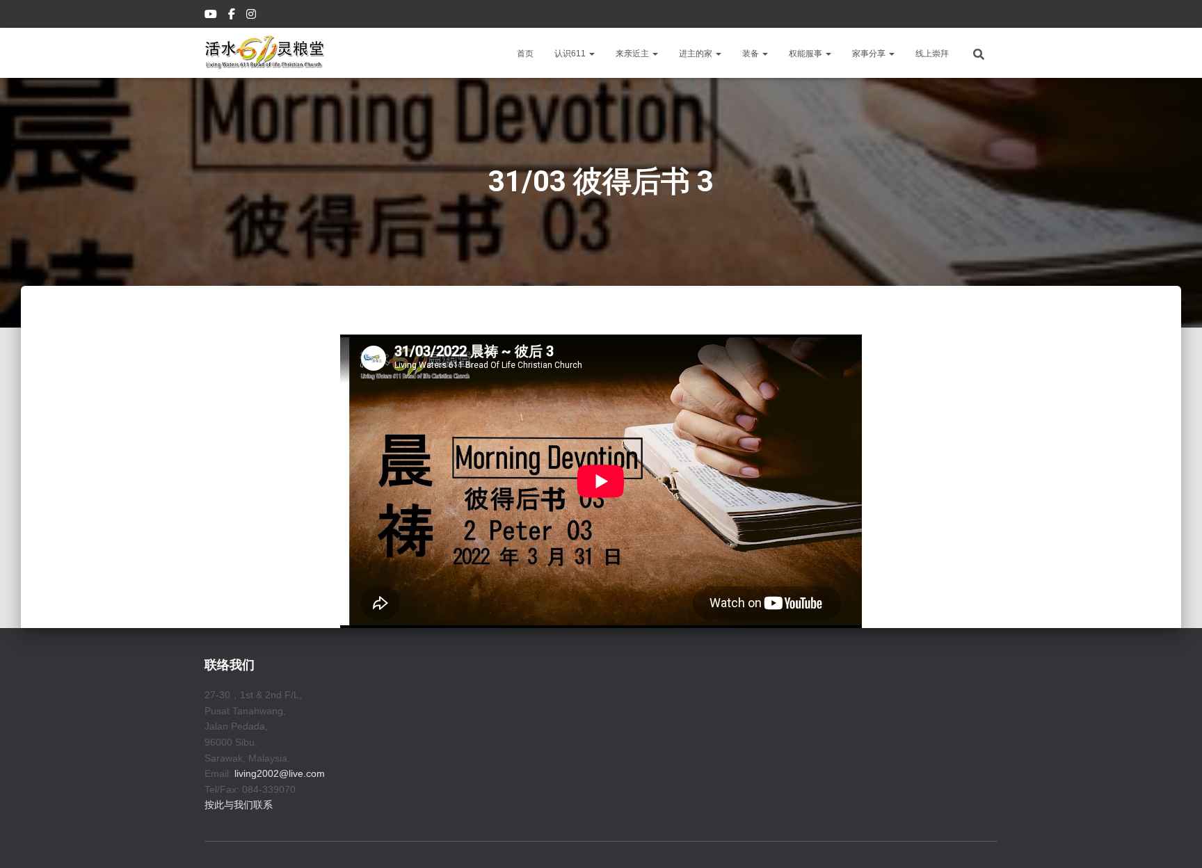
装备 (751, 53)
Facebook (232, 16)
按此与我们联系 (239, 804)
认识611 (571, 53)
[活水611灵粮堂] (264, 52)
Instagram (252, 16)
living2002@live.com (279, 773)
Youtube (212, 16)
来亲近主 (633, 53)
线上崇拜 (932, 53)
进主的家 (696, 53)
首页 (525, 53)
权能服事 (806, 53)
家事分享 (870, 53)
